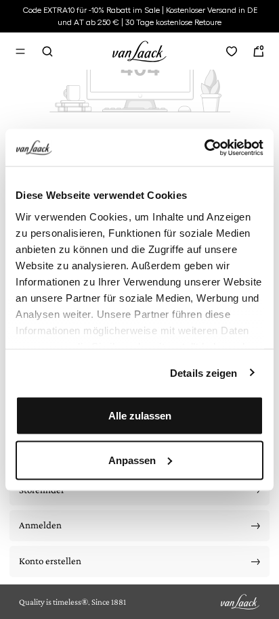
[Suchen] (47, 51)
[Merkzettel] (231, 51)
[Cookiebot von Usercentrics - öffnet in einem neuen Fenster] (204, 147)
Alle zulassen (139, 415)
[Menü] (20, 51)
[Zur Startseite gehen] (139, 49)
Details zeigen (203, 372)
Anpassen (132, 459)
